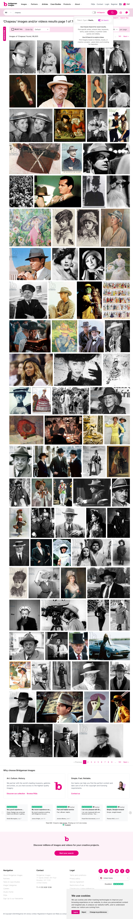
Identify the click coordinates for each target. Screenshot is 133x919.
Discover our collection (16, 793)
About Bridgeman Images (12, 875)
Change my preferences (98, 912)
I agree (75, 912)
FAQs (5, 895)
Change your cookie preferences (82, 888)
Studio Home (8, 892)
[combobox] (65, 12)
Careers (6, 888)
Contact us (75, 793)
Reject (84, 912)
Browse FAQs (32, 793)
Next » (126, 36)
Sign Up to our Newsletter (13, 898)
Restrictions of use (77, 885)
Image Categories (10, 885)
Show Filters (4, 35)
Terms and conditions (78, 875)
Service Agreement (77, 882)
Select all (19, 29)
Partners (6, 878)
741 (119, 36)
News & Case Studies (11, 882)
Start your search (66, 853)
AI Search (101, 12)
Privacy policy (75, 878)
